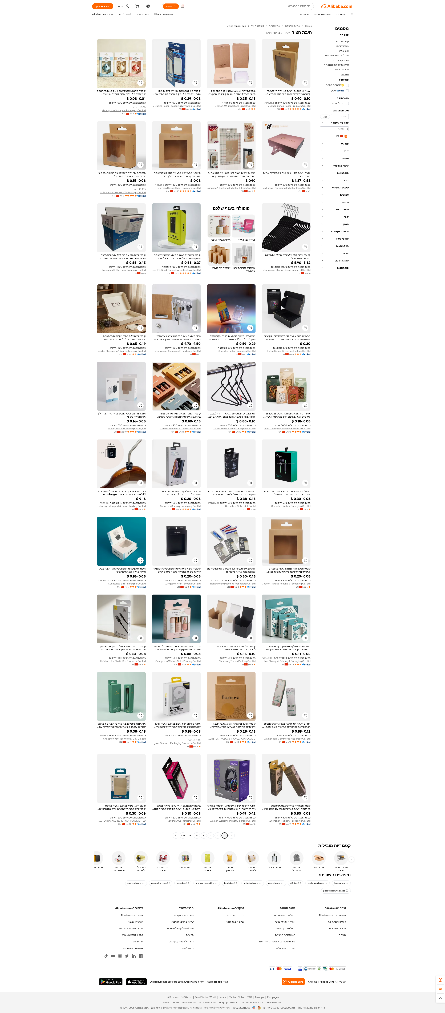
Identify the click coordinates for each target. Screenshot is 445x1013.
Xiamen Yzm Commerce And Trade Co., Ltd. (287, 738)
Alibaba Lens (327, 981)
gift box (294, 883)
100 (183, 835)
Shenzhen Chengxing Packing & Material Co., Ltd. (286, 428)
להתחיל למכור (135, 921)
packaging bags (159, 883)
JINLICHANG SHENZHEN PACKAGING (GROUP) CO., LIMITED (121, 820)
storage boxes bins (205, 883)
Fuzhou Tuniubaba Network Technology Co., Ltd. (121, 192)
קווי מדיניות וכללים (285, 948)
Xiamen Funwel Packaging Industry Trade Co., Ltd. (286, 188)
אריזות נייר (274, 26)
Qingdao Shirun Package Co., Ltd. (183, 583)
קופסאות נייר (257, 26)
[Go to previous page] (231, 835)
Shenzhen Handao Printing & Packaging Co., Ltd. (286, 583)
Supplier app (214, 981)
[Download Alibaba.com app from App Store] (136, 981)
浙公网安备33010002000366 (279, 1007)
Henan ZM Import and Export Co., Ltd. (235, 105)
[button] (182, 6)
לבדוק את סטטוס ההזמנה (130, 928)
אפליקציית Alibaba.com (163, 981)
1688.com (186, 997)
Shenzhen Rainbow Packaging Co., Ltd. (289, 820)
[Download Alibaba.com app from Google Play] (111, 981)
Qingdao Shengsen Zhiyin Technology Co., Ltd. (121, 351)
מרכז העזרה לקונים (184, 915)
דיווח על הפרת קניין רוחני (181, 941)
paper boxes (274, 883)
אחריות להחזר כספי (285, 921)
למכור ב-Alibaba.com (132, 915)
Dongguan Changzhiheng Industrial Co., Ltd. (286, 270)
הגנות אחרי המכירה (285, 935)
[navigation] (333, 431)
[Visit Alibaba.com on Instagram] (120, 956)
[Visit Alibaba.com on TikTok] (106, 956)
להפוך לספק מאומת (132, 935)
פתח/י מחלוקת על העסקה (180, 928)
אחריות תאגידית (337, 928)
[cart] (136, 6)
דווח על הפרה (187, 948)
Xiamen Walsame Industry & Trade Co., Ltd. (233, 820)
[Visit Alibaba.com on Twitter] (127, 956)
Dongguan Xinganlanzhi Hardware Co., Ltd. (178, 351)
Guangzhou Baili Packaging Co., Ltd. (127, 428)
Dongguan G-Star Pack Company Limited (124, 270)
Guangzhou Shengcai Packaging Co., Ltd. (124, 110)
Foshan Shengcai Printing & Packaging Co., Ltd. (286, 661)
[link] (440, 979)
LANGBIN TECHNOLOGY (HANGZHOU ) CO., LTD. (231, 738)
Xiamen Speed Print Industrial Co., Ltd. (180, 428)
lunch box (229, 883)
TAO (249, 997)
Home (308, 26)
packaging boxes (316, 883)
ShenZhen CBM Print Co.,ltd (240, 506)
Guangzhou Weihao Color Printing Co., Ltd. (178, 661)
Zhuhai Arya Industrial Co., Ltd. (184, 820)
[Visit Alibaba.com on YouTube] (113, 956)
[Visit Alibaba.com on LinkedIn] (134, 956)
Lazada (222, 997)
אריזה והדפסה (292, 26)
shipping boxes (251, 883)
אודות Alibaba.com (335, 907)
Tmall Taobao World (205, 997)
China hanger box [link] (236, 26)
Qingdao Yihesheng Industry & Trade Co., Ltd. (231, 188)
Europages (273, 997)
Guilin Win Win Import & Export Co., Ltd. (234, 428)
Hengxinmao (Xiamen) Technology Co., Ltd (233, 583)
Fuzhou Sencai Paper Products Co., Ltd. (289, 105)
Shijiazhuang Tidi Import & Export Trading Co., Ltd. (121, 506)
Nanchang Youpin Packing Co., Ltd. (237, 661)
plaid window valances (334, 891)
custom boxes (134, 883)
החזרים (190, 935)
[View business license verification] (254, 1008)
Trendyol (259, 997)
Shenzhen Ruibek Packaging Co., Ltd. (290, 506)
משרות (342, 935)
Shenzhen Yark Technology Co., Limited (124, 738)
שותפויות (138, 941)
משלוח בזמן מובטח (285, 928)
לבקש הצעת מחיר (235, 921)
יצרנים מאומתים (235, 915)
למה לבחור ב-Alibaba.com (332, 915)
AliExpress (173, 997)
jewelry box (339, 883)
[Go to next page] (176, 835)
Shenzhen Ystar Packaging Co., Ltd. (237, 351)
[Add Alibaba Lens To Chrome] (293, 981)
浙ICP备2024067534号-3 (311, 1007)
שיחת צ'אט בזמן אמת (183, 921)
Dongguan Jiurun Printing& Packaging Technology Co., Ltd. (176, 270)
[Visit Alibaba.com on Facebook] (141, 956)
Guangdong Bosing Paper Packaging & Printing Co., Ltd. (176, 105)
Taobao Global (236, 997)
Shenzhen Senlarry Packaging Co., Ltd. (180, 506)
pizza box (181, 883)
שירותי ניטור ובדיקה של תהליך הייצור (276, 941)
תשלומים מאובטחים (284, 915)
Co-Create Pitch (337, 921)
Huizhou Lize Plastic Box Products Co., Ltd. (123, 661)
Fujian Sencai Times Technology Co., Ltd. (288, 351)
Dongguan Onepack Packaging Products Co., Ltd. (176, 743)
